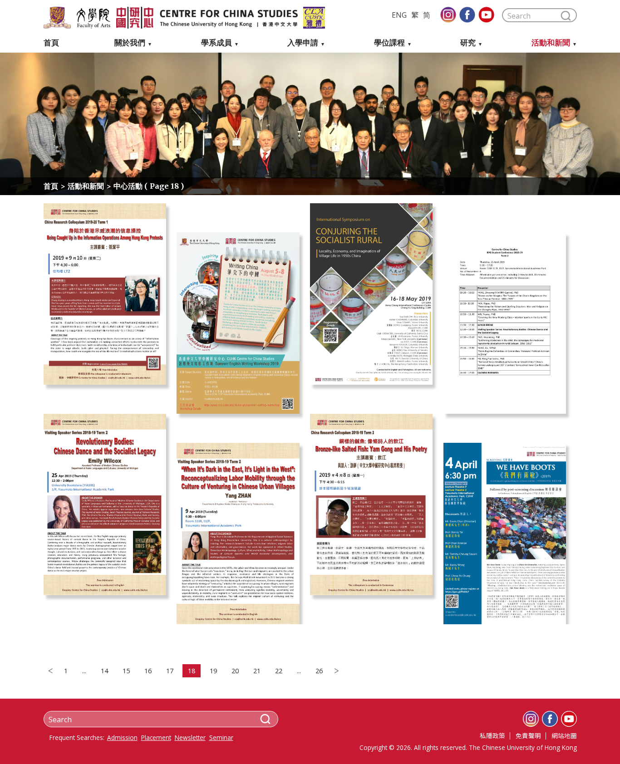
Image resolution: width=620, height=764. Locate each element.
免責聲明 (528, 735)
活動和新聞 (550, 43)
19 (213, 670)
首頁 (51, 43)
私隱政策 (492, 735)
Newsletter (190, 737)
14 (104, 670)
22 (278, 670)
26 (319, 670)
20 (235, 670)
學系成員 (216, 43)
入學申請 (302, 43)
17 (169, 670)
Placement (156, 737)
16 (148, 670)
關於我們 (129, 43)
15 (126, 670)
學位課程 (389, 43)
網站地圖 (564, 735)
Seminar (221, 737)
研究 (468, 43)
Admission (122, 737)
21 (257, 670)
